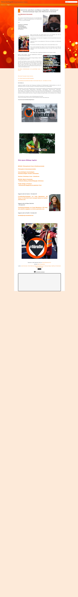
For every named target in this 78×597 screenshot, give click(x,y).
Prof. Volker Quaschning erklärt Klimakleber (26, 78)
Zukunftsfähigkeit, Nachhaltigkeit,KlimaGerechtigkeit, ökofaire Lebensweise (28, 172)
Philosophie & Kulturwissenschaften (27, 169)
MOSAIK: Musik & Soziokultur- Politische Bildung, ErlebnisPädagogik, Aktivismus (31, 180)
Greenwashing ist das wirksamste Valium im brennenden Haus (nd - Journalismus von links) (34, 80)
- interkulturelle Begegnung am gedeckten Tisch (30, 185)
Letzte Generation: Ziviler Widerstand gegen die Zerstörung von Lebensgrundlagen (36, 265)
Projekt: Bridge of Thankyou (25, 183)
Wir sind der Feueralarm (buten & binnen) (25, 76)
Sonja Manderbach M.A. (46, 262)
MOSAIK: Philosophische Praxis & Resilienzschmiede (31, 166)
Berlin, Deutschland (41, 264)
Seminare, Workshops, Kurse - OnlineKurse (28, 176)
